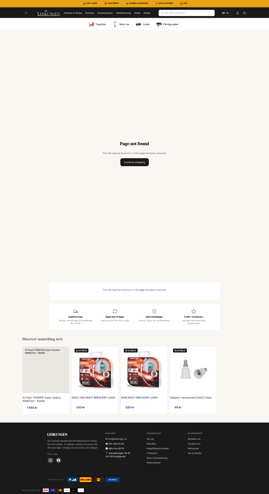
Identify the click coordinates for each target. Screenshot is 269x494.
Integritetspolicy (154, 448)
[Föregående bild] (76, 370)
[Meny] (26, 13)
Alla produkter (195, 453)
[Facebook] (58, 460)
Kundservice (194, 444)
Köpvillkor (151, 444)
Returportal (193, 448)
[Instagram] (50, 460)
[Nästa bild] (113, 370)
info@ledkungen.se (117, 439)
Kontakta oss (194, 439)
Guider (165, 448)
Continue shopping (134, 162)
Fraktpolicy (152, 453)
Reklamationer (154, 462)
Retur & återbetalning (157, 458)
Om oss (150, 439)
